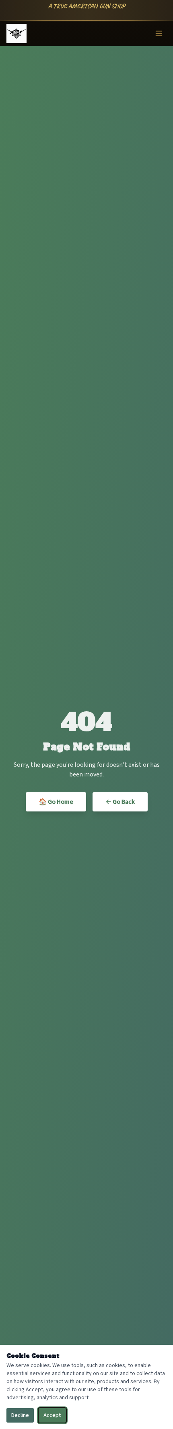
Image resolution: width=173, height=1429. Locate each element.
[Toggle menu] (159, 33)
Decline (20, 1415)
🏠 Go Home (56, 801)
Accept (52, 1415)
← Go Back (120, 801)
